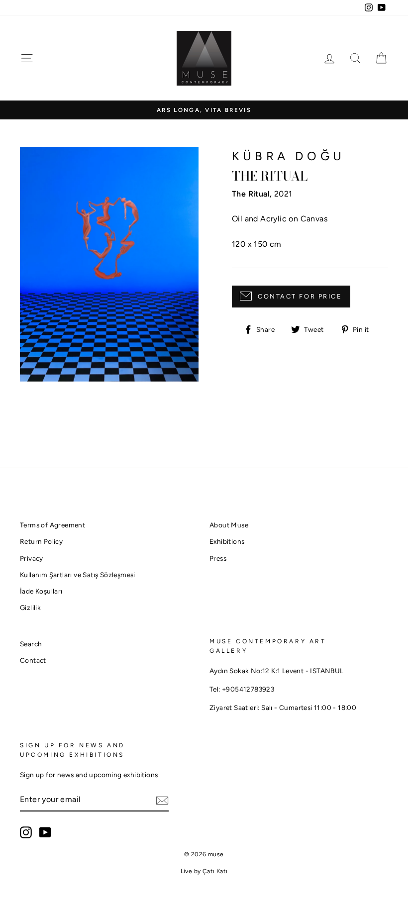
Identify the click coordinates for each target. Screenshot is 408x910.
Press (217, 558)
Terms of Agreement (52, 525)
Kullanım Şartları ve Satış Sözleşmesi (77, 575)
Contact (33, 660)
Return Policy (41, 541)
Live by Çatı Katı (204, 871)
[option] (204, 110)
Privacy (31, 558)
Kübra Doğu (288, 156)
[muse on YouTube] (45, 832)
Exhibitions (226, 541)
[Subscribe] (162, 800)
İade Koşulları (41, 591)
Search (31, 644)
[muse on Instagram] (26, 832)
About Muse (228, 525)
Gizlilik (30, 607)
